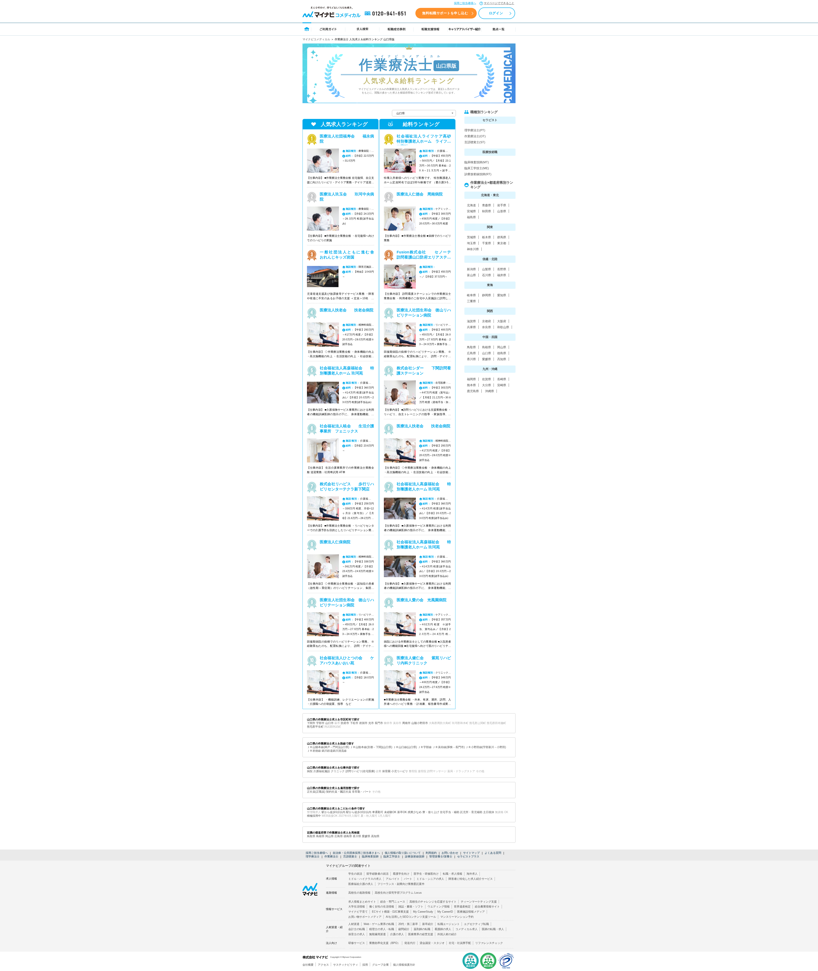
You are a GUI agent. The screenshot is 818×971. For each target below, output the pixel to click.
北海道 (471, 205)
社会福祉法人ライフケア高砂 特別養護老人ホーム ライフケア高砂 (428, 141)
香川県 (471, 359)
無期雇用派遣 (377, 934)
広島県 (471, 353)
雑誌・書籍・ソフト (410, 906)
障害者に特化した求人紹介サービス (470, 878)
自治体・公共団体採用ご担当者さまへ (356, 852)
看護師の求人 (443, 929)
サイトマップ (471, 852)
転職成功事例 (396, 28)
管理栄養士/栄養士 (440, 856)
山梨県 (486, 269)
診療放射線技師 (414, 856)
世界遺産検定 (462, 906)
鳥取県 (471, 347)
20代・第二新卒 (408, 924)
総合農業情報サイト (487, 906)
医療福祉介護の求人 (360, 884)
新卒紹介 (427, 924)
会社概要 (308, 964)
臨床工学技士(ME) (476, 168)
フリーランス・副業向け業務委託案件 (401, 884)
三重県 (471, 301)
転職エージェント (449, 924)
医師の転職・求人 (493, 929)
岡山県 (501, 347)
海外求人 (472, 873)
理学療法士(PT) (474, 130)
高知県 (501, 359)
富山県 (471, 275)
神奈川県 (473, 249)
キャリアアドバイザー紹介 (465, 28)
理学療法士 (313, 856)
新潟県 (471, 269)
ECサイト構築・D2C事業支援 (390, 911)
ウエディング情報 (439, 906)
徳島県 (501, 353)
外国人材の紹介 (447, 934)
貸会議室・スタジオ (432, 943)
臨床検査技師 (370, 856)
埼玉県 (471, 243)
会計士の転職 (356, 929)
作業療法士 (331, 856)
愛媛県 (486, 359)
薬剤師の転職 (422, 929)
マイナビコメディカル (316, 39)
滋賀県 (471, 321)
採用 (365, 964)
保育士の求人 (356, 934)
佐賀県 (486, 379)
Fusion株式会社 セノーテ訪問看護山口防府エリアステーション (424, 257)
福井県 (501, 275)
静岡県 (486, 295)
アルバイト (393, 878)
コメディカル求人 (466, 929)
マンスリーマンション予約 (457, 916)
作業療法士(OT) (475, 136)
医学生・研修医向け (426, 873)
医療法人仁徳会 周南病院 (420, 194)
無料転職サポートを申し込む (445, 13)
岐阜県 (471, 295)
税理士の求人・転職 (381, 929)
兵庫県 (471, 327)
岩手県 (501, 205)
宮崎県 (501, 385)
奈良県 (486, 327)
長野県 (501, 269)
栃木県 (486, 237)
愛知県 (501, 295)
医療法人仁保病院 (335, 542)
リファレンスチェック (489, 943)
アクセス (323, 964)
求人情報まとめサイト (362, 901)
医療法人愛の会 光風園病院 (421, 600)
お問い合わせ (450, 852)
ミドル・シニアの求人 (430, 878)
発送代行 (409, 943)
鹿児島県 (473, 391)
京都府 (486, 321)
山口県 (486, 353)
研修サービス (356, 943)
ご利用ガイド (328, 28)
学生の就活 (355, 873)
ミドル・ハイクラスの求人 (365, 878)
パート (408, 878)
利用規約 (431, 852)
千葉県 (486, 243)
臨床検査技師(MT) (476, 162)
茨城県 (471, 237)
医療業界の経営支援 (420, 934)
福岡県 (471, 379)
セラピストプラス (468, 856)
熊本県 (471, 385)
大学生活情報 (356, 906)
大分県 (486, 385)
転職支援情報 (430, 28)
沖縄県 (489, 391)
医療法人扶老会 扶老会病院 (346, 310)
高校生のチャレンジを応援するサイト (433, 901)
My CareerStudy (423, 911)
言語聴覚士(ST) (474, 142)
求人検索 (362, 28)
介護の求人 (397, 934)
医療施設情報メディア (471, 911)
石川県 (486, 275)
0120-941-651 (386, 14)
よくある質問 (493, 852)
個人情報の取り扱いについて (403, 852)
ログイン (496, 13)
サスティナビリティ (345, 964)
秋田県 (486, 211)
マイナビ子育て (358, 911)
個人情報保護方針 (404, 964)
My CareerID (445, 911)
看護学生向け (401, 873)
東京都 (501, 243)
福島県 (471, 217)
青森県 (486, 205)
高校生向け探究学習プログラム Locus (398, 892)
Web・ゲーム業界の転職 (379, 924)
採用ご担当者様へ (465, 3)
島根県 (486, 347)
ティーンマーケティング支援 (479, 901)
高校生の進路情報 (359, 892)
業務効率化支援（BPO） (384, 943)
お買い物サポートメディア (365, 916)
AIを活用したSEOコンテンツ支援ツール (411, 916)
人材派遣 (353, 924)
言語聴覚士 (350, 856)
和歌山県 (503, 327)
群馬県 (501, 237)
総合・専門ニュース (392, 901)
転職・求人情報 (452, 873)
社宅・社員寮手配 (460, 943)
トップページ (306, 28)
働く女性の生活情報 (381, 906)
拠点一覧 (499, 28)
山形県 (501, 211)
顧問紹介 (403, 929)
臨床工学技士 (391, 856)
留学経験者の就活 (377, 873)
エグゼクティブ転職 (476, 924)
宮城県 (471, 211)
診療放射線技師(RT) (477, 174)
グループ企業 (380, 964)
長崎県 (501, 379)
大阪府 (501, 321)
